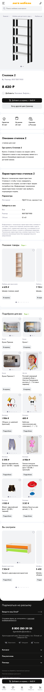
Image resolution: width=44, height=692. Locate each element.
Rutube (36, 643)
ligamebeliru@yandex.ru (22, 632)
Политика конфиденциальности (11, 674)
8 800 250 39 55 (22, 628)
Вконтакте (11, 643)
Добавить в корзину (23, 100)
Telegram (24, 643)
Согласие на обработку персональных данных (16, 670)
